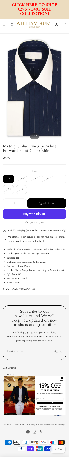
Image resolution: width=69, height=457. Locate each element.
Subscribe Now (50, 402)
